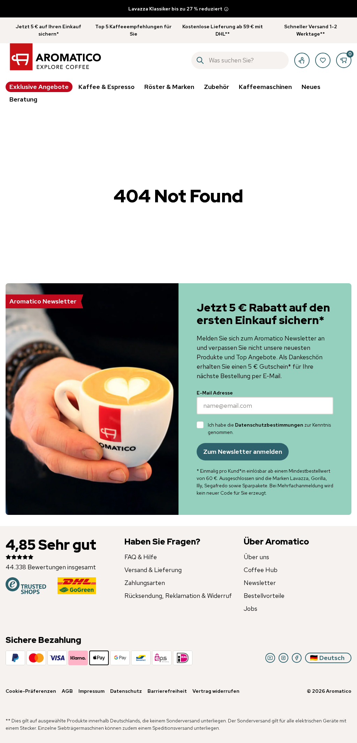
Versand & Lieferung (153, 570)
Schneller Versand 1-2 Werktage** (310, 30)
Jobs (250, 609)
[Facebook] (297, 658)
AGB (67, 691)
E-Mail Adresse (215, 393)
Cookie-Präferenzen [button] (31, 691)
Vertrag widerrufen (216, 691)
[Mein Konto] (302, 60)
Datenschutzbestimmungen (269, 425)
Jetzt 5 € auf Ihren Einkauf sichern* (48, 30)
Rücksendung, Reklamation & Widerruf (178, 596)
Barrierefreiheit (167, 691)
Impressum (91, 691)
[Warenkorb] (343, 60)
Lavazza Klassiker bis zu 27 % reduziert (175, 9)
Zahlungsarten (144, 583)
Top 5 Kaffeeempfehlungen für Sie (133, 30)
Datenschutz (126, 691)
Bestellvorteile (264, 596)
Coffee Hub (261, 570)
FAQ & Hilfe (140, 557)
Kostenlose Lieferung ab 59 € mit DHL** (222, 30)
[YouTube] (270, 658)
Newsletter (260, 583)
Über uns (256, 557)
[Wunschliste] (323, 60)
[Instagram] (283, 658)
